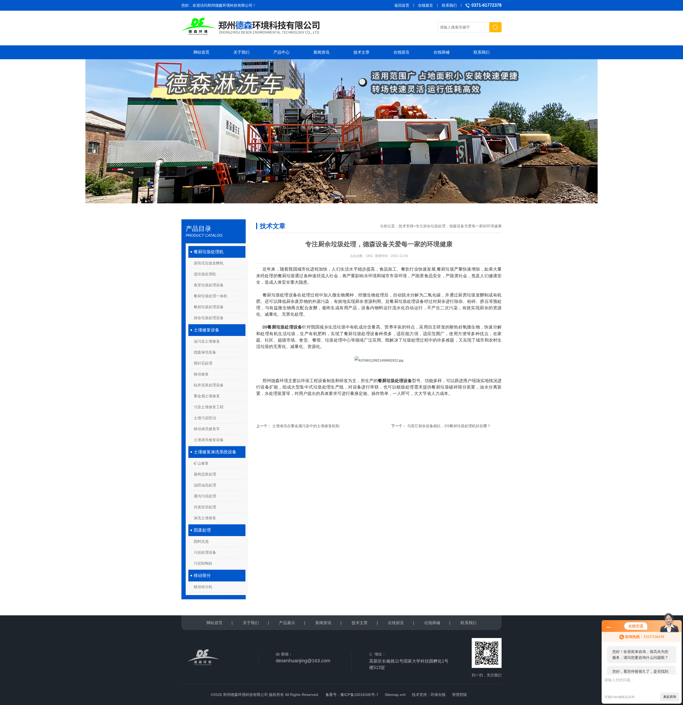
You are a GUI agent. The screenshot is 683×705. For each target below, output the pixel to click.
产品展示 (287, 622)
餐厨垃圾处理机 (209, 251)
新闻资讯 (321, 52)
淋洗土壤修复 (205, 518)
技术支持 (406, 226)
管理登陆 (459, 694)
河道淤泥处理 (205, 507)
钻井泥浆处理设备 (209, 385)
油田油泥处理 (205, 485)
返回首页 (401, 5)
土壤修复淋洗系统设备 (215, 452)
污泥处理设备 (205, 552)
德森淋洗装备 (205, 352)
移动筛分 (202, 575)
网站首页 (201, 52)
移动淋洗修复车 (207, 429)
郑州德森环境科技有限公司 (230, 5)
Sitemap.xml (395, 694)
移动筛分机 (203, 587)
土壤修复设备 (206, 330)
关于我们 (241, 52)
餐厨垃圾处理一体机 (210, 296)
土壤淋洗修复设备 (209, 440)
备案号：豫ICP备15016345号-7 (351, 694)
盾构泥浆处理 (205, 474)
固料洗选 (201, 541)
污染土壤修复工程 (209, 407)
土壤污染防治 (205, 418)
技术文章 (362, 52)
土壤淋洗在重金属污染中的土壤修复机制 (305, 426)
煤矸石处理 (203, 363)
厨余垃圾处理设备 (209, 318)
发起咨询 (669, 697)
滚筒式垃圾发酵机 (209, 263)
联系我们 (449, 5)
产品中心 (281, 52)
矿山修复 (201, 463)
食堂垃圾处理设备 (209, 285)
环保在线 (438, 694)
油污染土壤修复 (207, 341)
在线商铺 (442, 52)
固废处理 (202, 530)
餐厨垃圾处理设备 (209, 307)
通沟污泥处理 (205, 496)
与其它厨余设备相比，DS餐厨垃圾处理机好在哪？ (449, 426)
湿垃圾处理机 (205, 274)
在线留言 (425, 5)
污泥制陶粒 (203, 563)
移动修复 (201, 374)
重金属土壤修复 (207, 396)
